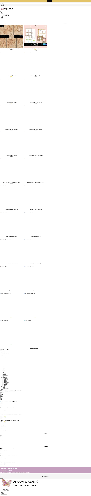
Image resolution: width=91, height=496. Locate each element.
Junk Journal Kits (5, 380)
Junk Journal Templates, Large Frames (35, 48)
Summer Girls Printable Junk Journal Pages (11, 236)
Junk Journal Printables (6, 15)
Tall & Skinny (4, 374)
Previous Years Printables (5, 388)
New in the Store (5, 489)
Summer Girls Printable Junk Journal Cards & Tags (11, 263)
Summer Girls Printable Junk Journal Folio (36, 236)
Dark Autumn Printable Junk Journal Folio (12, 102)
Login (3, 3)
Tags (3, 372)
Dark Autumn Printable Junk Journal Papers (11, 155)
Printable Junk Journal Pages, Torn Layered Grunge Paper (36, 155)
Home (2, 12)
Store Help (2, 4)
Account (2, 2)
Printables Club (3, 386)
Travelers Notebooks (5, 375)
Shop (2, 13)
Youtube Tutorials (4, 494)
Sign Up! (4, 387)
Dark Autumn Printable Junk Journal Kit (11, 75)
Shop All (2, 389)
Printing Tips (2, 5)
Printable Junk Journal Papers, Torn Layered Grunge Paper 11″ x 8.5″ (11, 182)
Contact (2, 18)
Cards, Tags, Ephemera (5, 383)
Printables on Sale (3, 351)
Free (3, 376)
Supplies (2, 17)
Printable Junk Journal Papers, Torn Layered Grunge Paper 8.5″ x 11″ (35, 182)
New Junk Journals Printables (6, 353)
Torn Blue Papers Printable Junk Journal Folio (35, 290)
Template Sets (4, 373)
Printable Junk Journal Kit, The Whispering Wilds (36, 209)
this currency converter (14, 390)
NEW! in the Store (3, 352)
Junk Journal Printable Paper (6, 382)
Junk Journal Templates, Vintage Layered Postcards (11, 209)
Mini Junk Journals (5, 385)
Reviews (2, 492)
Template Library (3, 16)
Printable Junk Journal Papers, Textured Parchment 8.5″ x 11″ (11, 48)
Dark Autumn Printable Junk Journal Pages (36, 75)
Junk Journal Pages (5, 381)
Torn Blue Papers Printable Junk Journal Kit (11, 290)
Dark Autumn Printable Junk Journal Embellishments (35, 129)
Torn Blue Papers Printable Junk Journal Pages (35, 263)
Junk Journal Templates (6, 14)
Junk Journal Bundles (5, 379)
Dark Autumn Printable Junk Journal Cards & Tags (36, 102)
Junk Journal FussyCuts (5, 384)
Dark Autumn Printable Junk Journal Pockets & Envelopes (11, 129)
